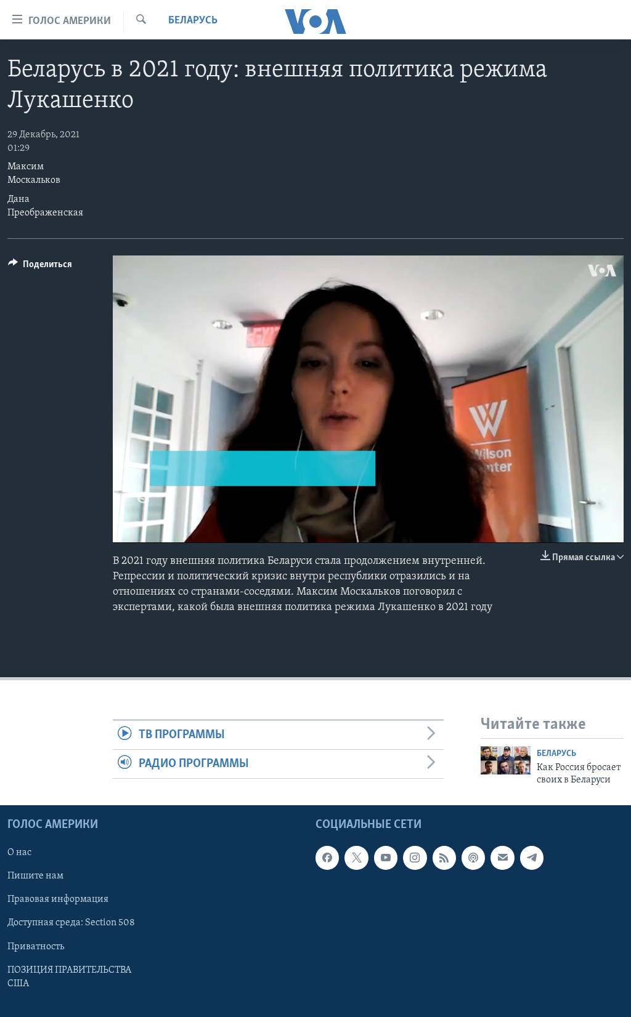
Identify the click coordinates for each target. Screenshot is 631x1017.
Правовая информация (57, 899)
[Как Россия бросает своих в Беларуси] (506, 760)
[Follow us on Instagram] (414, 857)
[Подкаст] (473, 857)
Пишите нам (35, 876)
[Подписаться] (502, 857)
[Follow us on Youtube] (385, 857)
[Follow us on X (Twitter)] (356, 857)
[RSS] (444, 857)
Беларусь (193, 20)
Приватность (35, 946)
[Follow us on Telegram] (531, 857)
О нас (19, 853)
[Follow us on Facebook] (327, 857)
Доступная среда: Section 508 (71, 923)
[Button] (40, 267)
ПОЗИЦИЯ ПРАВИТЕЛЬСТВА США (69, 976)
